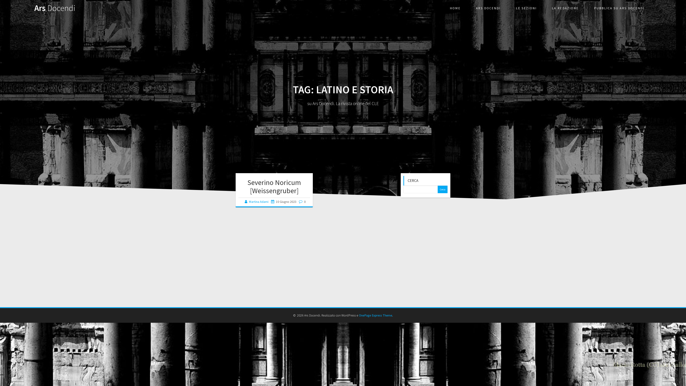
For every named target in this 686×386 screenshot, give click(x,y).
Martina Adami (259, 202)
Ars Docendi (488, 8)
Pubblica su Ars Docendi (619, 8)
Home (455, 8)
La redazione (565, 8)
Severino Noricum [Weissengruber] (274, 186)
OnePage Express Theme (375, 315)
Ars (54, 8)
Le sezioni (526, 8)
